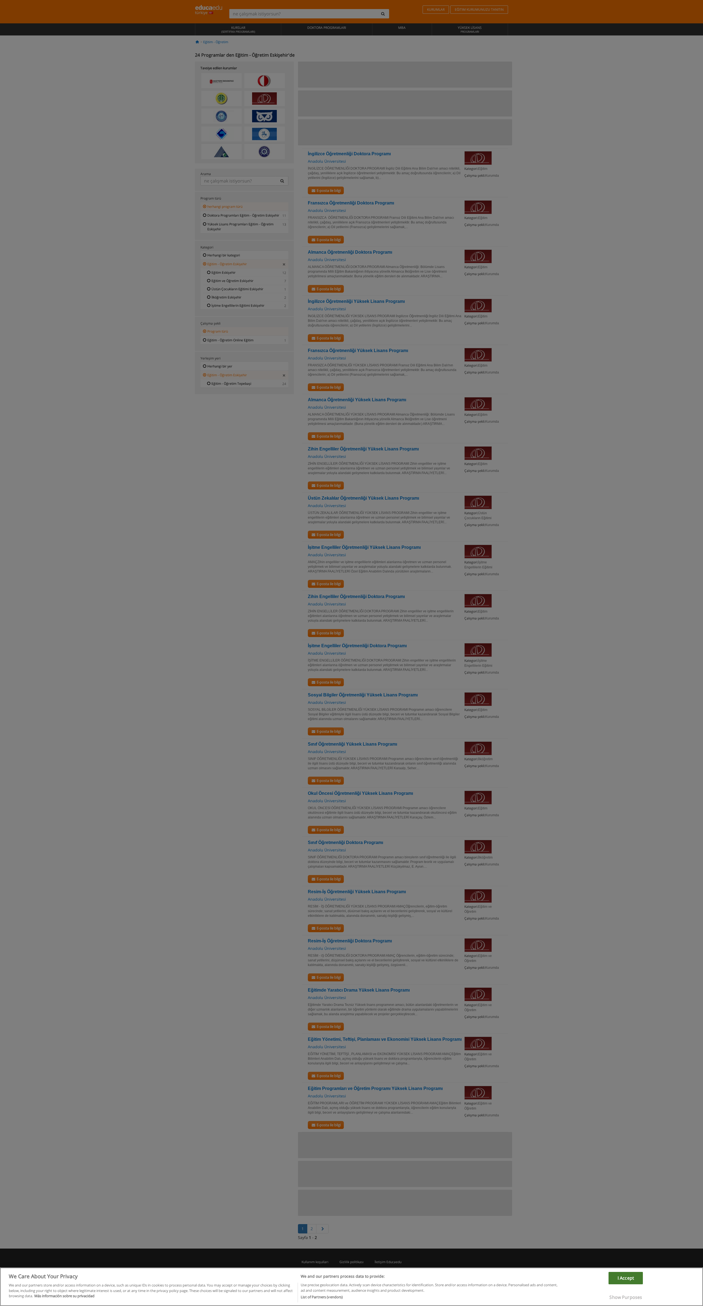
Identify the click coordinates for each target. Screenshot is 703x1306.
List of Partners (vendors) (322, 1296)
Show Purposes (625, 1297)
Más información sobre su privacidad (64, 1295)
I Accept (626, 1278)
